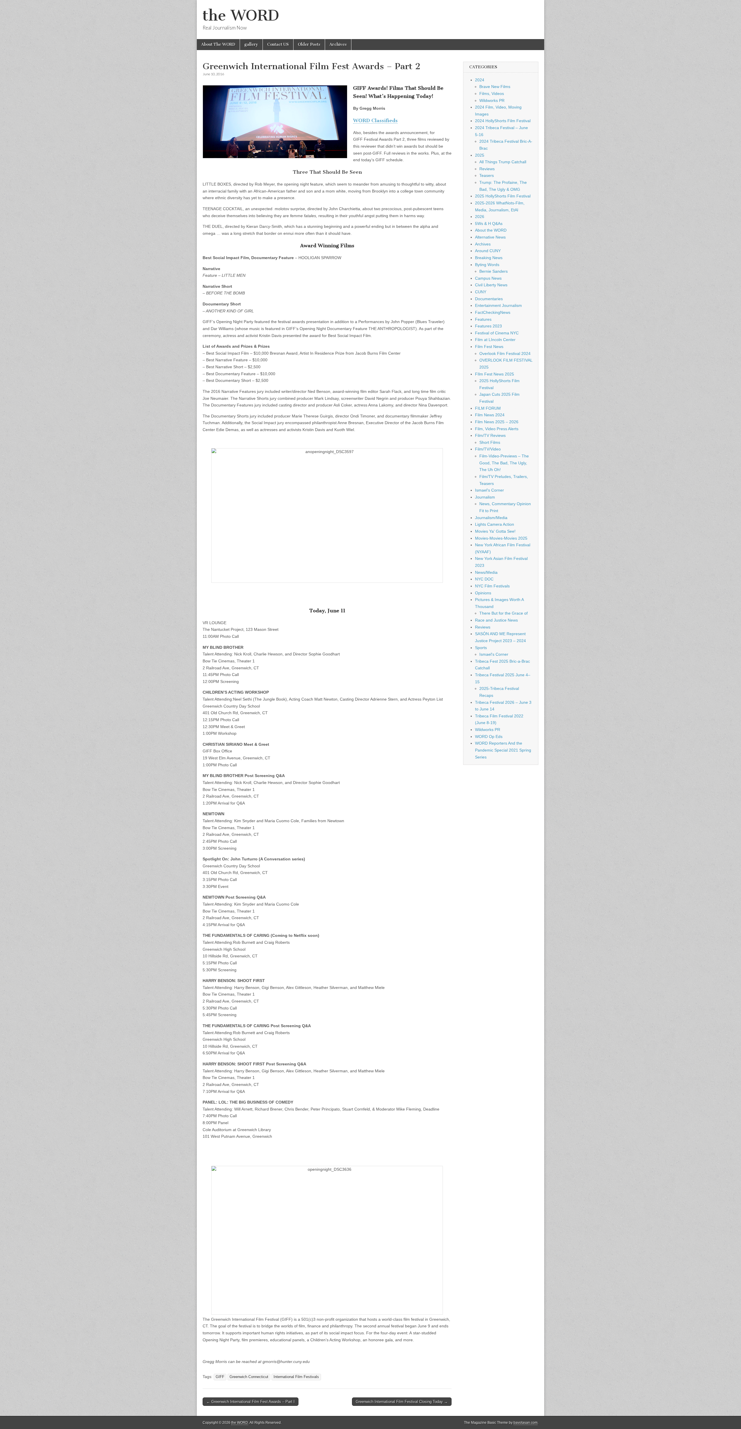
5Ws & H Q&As (488, 223)
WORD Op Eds (488, 736)
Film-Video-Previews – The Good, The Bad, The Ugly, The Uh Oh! (504, 463)
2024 (479, 80)
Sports (481, 647)
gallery (251, 44)
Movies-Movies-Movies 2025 (501, 538)
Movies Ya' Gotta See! (495, 531)
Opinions (483, 593)
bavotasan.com (525, 1423)
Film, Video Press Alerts (496, 428)
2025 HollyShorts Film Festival (503, 196)
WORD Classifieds (375, 120)
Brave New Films (494, 86)
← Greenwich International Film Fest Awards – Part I (250, 1401)
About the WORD (491, 230)
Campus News (488, 278)
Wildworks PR (492, 100)
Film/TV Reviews (490, 435)
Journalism (485, 497)
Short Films (489, 442)
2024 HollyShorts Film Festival (503, 120)
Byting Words (487, 264)
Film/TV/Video (488, 449)
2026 (479, 216)
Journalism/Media (491, 517)
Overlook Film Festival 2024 (505, 353)
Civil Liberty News (491, 285)
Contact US (278, 44)
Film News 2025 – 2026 (496, 421)
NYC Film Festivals (492, 586)
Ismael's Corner (489, 490)
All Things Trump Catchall (502, 162)
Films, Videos (491, 93)
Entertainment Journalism (498, 305)
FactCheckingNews (492, 312)
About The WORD (218, 44)
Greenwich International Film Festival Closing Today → (402, 1401)
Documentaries (489, 298)
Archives (338, 44)
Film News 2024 (490, 415)
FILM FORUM (488, 408)
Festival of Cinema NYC (497, 333)
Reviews (487, 168)
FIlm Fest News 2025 (494, 374)
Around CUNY (488, 250)
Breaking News (488, 257)
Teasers (486, 175)
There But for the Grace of (503, 613)
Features (483, 319)
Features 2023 (488, 326)
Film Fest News (489, 346)
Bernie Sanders (493, 271)
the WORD (241, 15)
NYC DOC (484, 579)
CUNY (480, 292)
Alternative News (490, 237)
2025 (479, 155)
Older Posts (309, 44)
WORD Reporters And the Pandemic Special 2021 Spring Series (503, 750)
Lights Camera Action (494, 524)
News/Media (486, 572)
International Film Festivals (296, 1377)
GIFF (220, 1377)
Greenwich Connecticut (249, 1377)
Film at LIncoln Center (495, 339)
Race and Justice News (496, 620)
